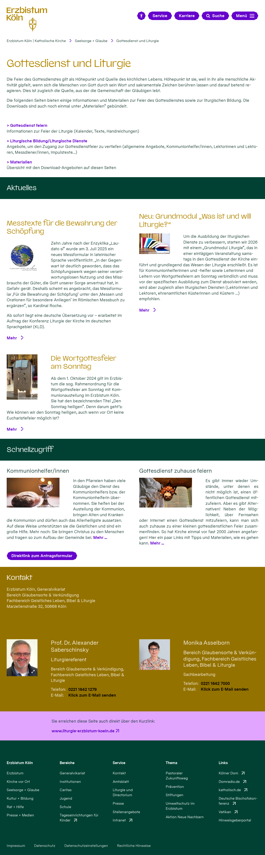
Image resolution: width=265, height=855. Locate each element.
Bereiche (67, 763)
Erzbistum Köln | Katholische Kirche (36, 41)
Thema (171, 763)
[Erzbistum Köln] (27, 19)
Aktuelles (22, 188)
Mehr (12, 337)
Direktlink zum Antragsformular (41, 555)
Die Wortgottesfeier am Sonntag (83, 362)
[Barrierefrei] (141, 16)
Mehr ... (100, 537)
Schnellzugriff (30, 450)
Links (223, 763)
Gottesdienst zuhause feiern (175, 470)
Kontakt (19, 577)
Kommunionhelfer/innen (38, 470)
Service (119, 763)
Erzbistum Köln (20, 763)
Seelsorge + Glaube (91, 41)
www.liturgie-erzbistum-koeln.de (83, 730)
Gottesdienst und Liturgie (137, 41)
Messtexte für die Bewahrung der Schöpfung (62, 227)
